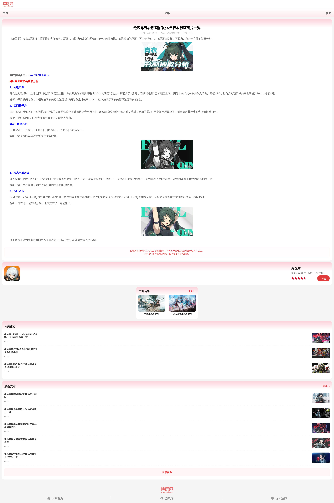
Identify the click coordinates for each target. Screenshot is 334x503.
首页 (5, 13)
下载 (323, 278)
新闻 (328, 13)
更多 (190, 291)
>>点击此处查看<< (39, 75)
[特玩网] (167, 4)
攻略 (167, 13)
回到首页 (57, 498)
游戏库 (169, 498)
